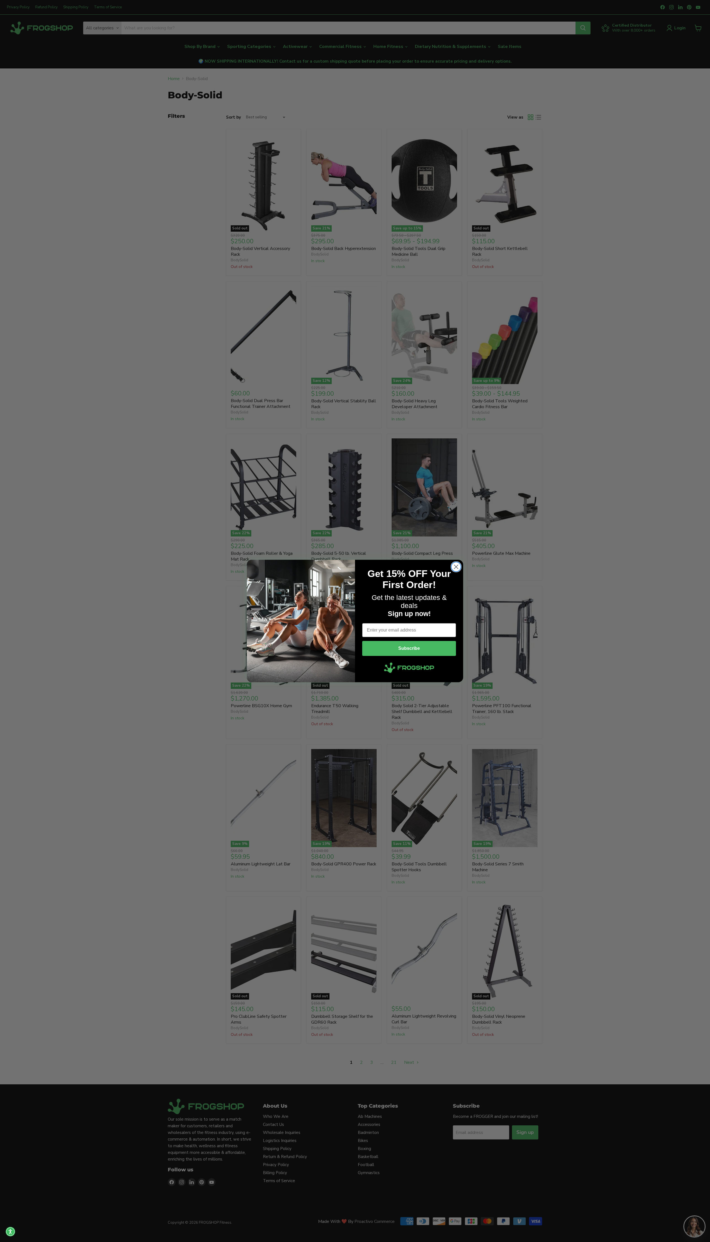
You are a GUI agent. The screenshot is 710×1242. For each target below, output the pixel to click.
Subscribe (409, 648)
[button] (10, 1231)
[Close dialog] (456, 567)
